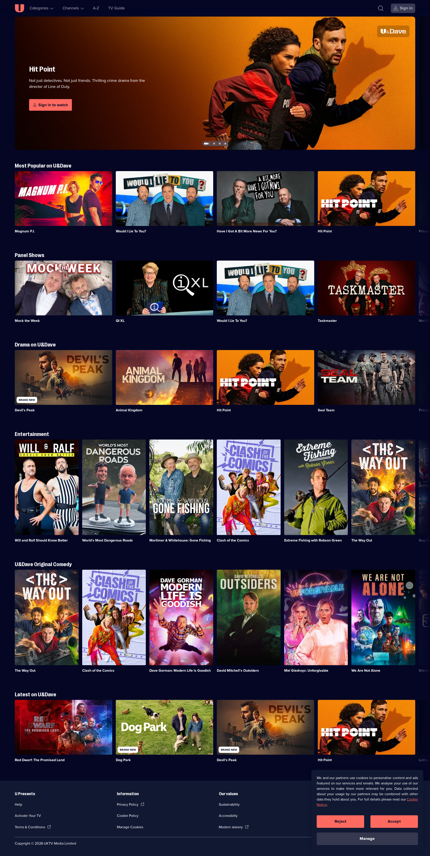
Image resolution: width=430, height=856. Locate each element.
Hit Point (325, 231)
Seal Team (326, 410)
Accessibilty (228, 815)
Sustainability (229, 804)
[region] (367, 811)
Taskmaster (327, 320)
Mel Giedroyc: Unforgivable (306, 670)
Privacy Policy (127, 804)
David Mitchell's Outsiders (238, 670)
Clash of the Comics (233, 540)
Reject (340, 821)
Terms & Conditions (30, 827)
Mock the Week (27, 320)
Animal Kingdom (129, 410)
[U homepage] (19, 8)
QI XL (120, 320)
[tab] (205, 143)
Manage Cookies (130, 827)
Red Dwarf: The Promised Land (39, 760)
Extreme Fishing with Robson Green (313, 540)
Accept (394, 821)
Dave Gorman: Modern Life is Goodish (180, 670)
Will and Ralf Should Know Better (41, 540)
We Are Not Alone (365, 670)
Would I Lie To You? (131, 231)
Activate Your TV (28, 815)
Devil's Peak (25, 410)
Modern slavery (231, 827)
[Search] (380, 8)
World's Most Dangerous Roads (107, 540)
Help (18, 804)
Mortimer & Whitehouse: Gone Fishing (180, 540)
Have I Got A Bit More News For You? (247, 231)
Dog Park (123, 760)
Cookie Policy (127, 815)
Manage (367, 838)
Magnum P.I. (25, 231)
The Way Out (361, 540)
